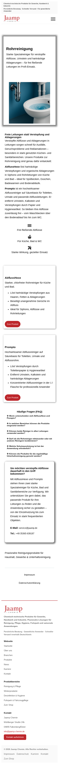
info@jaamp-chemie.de (14, 731)
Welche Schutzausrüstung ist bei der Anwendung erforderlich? (25, 447)
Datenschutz (23, 754)
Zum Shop (8, 705)
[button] (29, 417)
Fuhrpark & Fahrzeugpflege (16, 700)
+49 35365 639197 (25, 533)
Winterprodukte (10, 691)
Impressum (29, 575)
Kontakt (7, 674)
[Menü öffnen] (53, 19)
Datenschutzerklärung (29, 583)
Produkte (8, 660)
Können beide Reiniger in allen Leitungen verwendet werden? (27, 432)
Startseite (8, 646)
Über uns (8, 650)
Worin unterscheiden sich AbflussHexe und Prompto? (28, 417)
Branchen (8, 655)
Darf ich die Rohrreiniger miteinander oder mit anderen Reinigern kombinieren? (29, 440)
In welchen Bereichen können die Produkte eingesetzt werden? (28, 424)
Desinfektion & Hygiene (14, 695)
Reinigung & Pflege (12, 686)
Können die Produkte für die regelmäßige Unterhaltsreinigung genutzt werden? (27, 455)
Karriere (7, 669)
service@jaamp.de (28, 528)
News (6, 664)
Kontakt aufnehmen (15, 737)
